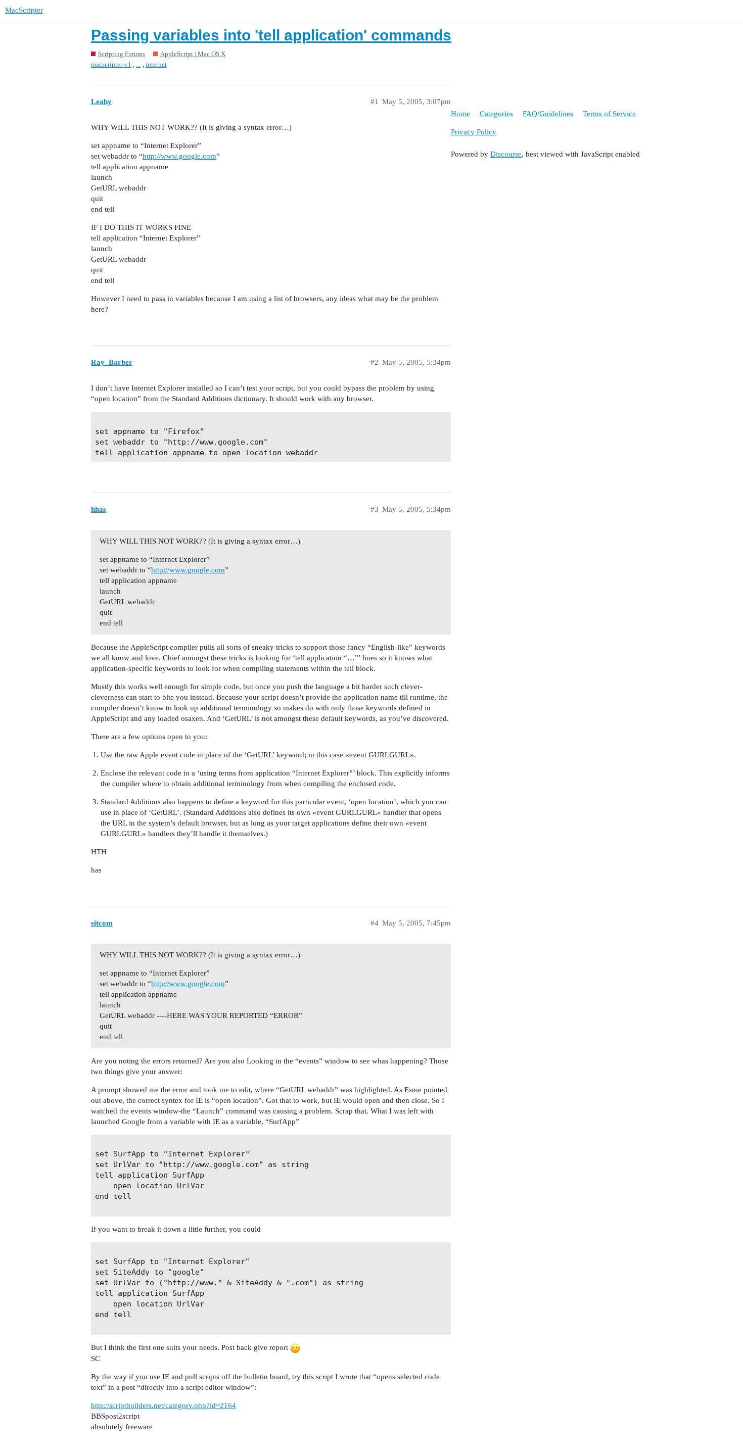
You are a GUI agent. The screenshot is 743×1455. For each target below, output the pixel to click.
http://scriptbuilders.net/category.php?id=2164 (163, 1405)
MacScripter (24, 10)
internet (156, 64)
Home (460, 114)
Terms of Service (609, 114)
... (138, 64)
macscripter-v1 (111, 64)
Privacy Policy (473, 132)
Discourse (506, 154)
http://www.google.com (179, 156)
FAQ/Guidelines (548, 114)
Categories (496, 114)
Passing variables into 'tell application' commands (271, 35)
